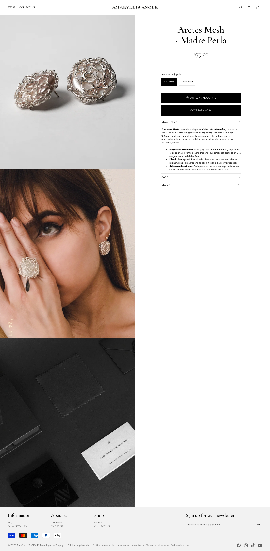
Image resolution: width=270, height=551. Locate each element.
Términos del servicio (157, 545)
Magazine (57, 526)
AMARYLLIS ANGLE (28, 545)
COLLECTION (102, 526)
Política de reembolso (103, 545)
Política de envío (180, 545)
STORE (98, 522)
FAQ (10, 522)
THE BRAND (57, 522)
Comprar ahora (200, 110)
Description (169, 121)
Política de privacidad (78, 545)
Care (164, 177)
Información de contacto (131, 545)
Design (165, 184)
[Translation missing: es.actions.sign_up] (258, 524)
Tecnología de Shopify (51, 545)
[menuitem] (11, 7)
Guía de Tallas (17, 526)
